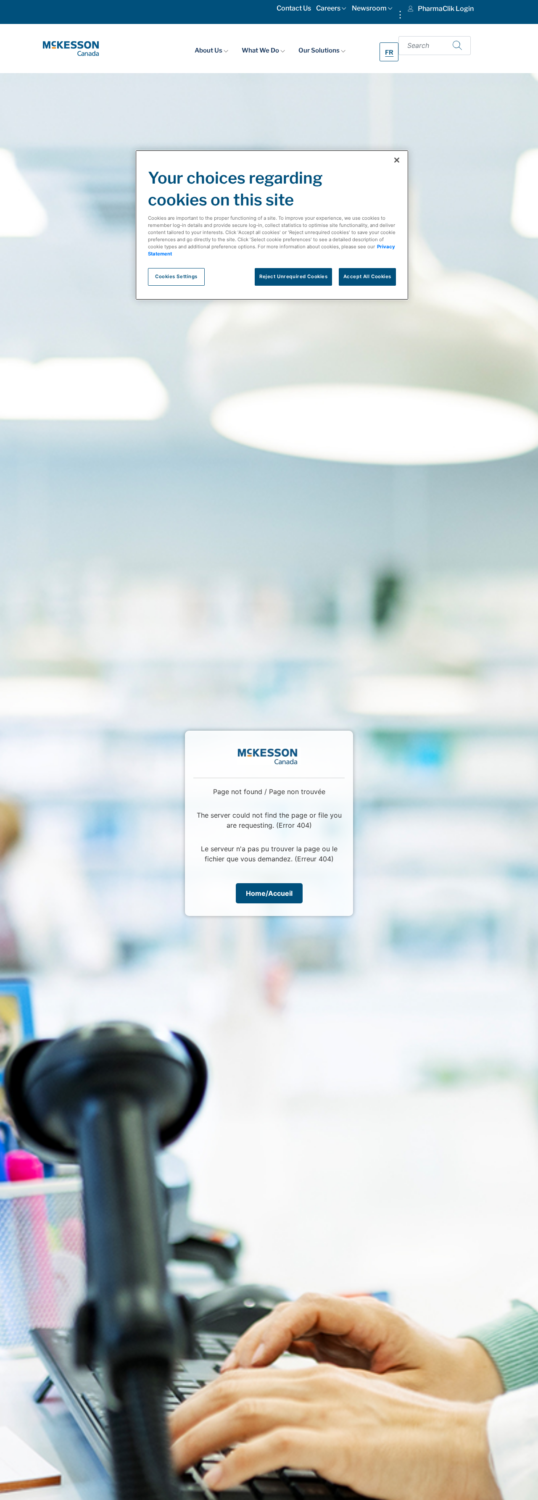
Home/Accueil (269, 893)
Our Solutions (319, 50)
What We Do (261, 50)
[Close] (397, 160)
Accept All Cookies (367, 276)
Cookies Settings (176, 276)
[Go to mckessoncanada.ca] (71, 48)
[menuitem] (294, 10)
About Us (209, 50)
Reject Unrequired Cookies (293, 276)
